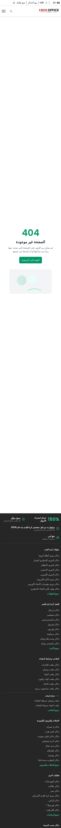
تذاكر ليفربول (53, 624)
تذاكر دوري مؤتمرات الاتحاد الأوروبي (43, 584)
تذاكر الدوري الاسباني (50, 569)
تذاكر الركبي (53, 800)
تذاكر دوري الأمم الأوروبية (48, 579)
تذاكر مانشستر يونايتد (50, 643)
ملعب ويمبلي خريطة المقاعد (46, 700)
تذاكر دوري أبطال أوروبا (49, 555)
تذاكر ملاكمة (53, 786)
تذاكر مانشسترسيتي (50, 619)
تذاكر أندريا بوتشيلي (50, 741)
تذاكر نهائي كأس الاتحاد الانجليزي (45, 588)
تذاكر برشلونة (53, 633)
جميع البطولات (53, 593)
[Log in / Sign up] (14, 2)
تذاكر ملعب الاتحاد (51, 683)
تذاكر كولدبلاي (53, 750)
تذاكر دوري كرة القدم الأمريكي (45, 795)
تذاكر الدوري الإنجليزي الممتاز (46, 560)
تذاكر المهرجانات (52, 781)
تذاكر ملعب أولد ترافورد (48, 679)
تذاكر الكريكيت (52, 810)
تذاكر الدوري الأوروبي (49, 574)
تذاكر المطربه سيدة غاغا (48, 760)
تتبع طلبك (20, 2)
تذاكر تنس (54, 790)
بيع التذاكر (32, 2)
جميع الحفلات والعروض (49, 764)
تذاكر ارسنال (53, 610)
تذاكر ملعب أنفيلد (51, 674)
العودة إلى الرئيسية (31, 260)
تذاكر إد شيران (52, 726)
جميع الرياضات (53, 814)
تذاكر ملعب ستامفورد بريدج (47, 688)
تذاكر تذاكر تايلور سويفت (48, 736)
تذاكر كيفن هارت (52, 731)
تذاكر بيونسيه (53, 755)
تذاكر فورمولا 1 (52, 805)
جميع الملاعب (53, 710)
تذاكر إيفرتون (53, 629)
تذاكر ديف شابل (52, 745)
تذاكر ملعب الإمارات (50, 664)
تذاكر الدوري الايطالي (50, 565)
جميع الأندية (54, 648)
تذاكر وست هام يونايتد (49, 638)
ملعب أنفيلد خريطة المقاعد (47, 705)
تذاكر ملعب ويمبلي (51, 669)
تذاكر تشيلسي (53, 614)
